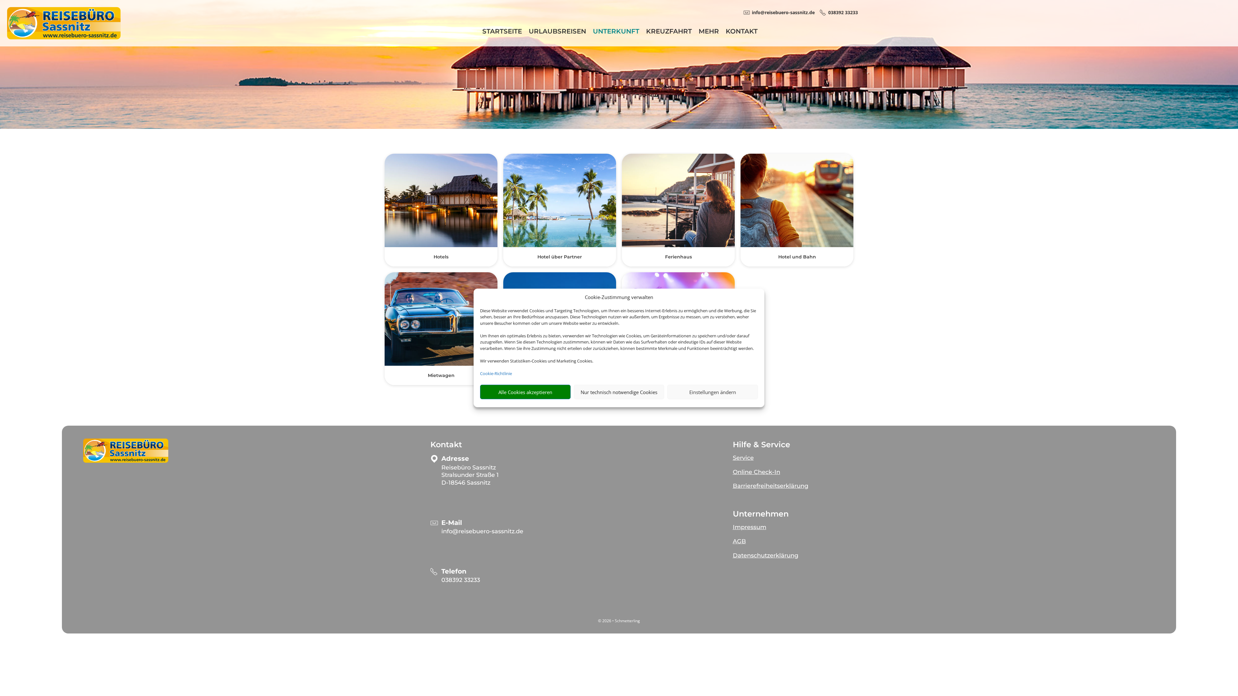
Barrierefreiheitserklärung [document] (770, 485)
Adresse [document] (455, 458)
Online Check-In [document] (756, 472)
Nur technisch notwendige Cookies (619, 392)
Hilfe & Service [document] (761, 445)
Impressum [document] (749, 527)
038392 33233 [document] (843, 12)
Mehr (709, 32)
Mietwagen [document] (441, 375)
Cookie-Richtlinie (496, 373)
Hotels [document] (441, 257)
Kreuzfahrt (669, 32)
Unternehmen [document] (761, 514)
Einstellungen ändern (712, 392)
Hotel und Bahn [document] (797, 257)
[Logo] (64, 37)
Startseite (502, 32)
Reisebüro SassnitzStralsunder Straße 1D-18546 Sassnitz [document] (470, 475)
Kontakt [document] (446, 445)
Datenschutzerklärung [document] (765, 555)
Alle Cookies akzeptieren (525, 392)
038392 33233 (460, 580)
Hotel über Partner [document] (559, 257)
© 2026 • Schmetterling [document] (619, 621)
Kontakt (742, 32)
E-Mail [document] (451, 523)
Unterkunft (616, 32)
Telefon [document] (454, 571)
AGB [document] (739, 541)
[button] (125, 451)
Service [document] (743, 457)
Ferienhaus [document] (678, 257)
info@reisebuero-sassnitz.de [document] (783, 12)
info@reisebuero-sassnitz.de (482, 531)
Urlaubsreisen (557, 32)
